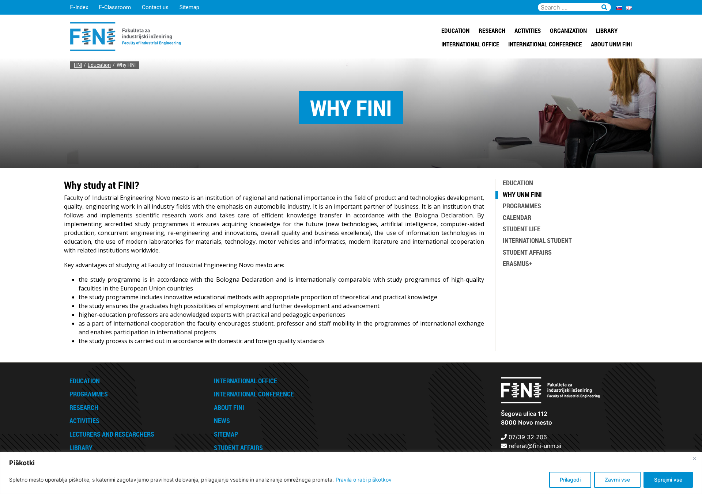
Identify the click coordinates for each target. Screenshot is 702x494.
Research (492, 30)
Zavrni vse (617, 479)
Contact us (155, 7)
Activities (527, 30)
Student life (521, 228)
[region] (351, 473)
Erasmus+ (517, 263)
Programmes (522, 205)
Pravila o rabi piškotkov (364, 479)
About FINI (229, 407)
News (222, 420)
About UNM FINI (611, 44)
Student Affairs (527, 252)
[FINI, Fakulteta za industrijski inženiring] (125, 35)
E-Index (79, 7)
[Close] (694, 458)
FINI (78, 65)
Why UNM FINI (522, 194)
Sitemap (189, 7)
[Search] (604, 6)
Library (607, 30)
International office (470, 44)
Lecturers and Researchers (111, 434)
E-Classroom (115, 7)
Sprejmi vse (668, 479)
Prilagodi (570, 479)
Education (455, 30)
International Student (537, 240)
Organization (568, 30)
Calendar (517, 217)
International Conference (545, 44)
